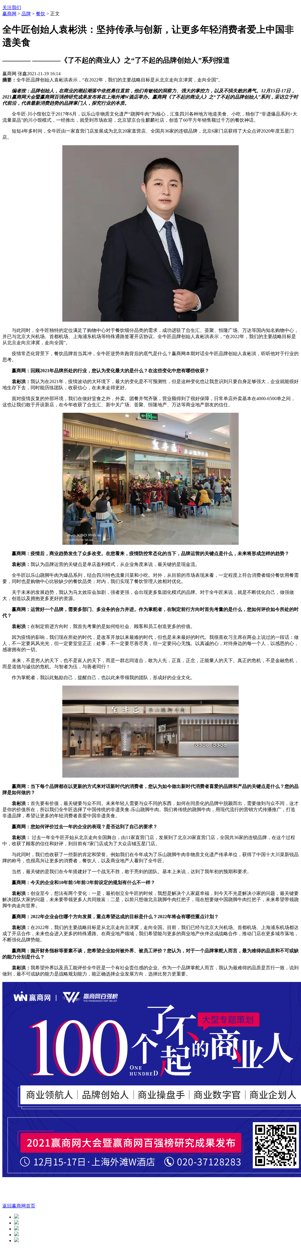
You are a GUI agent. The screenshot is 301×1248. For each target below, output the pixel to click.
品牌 (26, 13)
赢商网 (9, 13)
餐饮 (40, 13)
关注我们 (11, 7)
